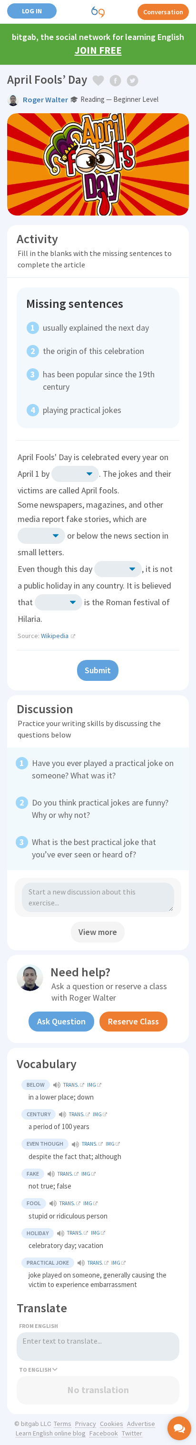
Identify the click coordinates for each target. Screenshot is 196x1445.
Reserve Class (133, 1021)
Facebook (103, 1433)
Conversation (163, 12)
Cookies (111, 1423)
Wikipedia (55, 635)
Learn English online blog (51, 1433)
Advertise (141, 1423)
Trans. (71, 1084)
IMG (91, 1084)
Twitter (132, 1433)
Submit (98, 670)
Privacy (85, 1423)
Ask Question (61, 1021)
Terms (62, 1423)
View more (97, 931)
